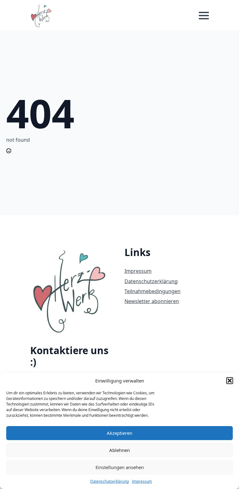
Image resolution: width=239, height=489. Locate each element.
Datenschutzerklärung (109, 481)
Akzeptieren (119, 433)
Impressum (142, 481)
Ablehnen (119, 450)
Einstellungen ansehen (120, 467)
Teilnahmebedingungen (152, 291)
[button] (230, 380)
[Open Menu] (204, 16)
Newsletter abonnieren (151, 301)
